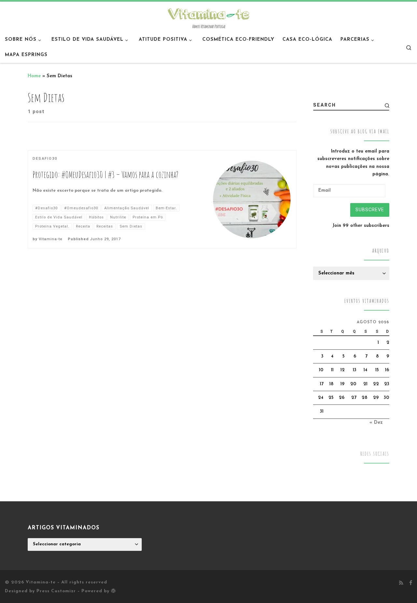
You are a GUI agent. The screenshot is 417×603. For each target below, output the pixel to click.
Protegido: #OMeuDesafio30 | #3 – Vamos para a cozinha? (106, 174)
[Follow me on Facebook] (410, 583)
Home (34, 76)
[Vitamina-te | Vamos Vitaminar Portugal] (208, 13)
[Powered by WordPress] (113, 590)
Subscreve (369, 209)
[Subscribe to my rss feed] (401, 583)
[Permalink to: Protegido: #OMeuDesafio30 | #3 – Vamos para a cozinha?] (252, 199)
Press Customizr (56, 591)
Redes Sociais (374, 454)
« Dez (376, 422)
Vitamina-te (51, 239)
